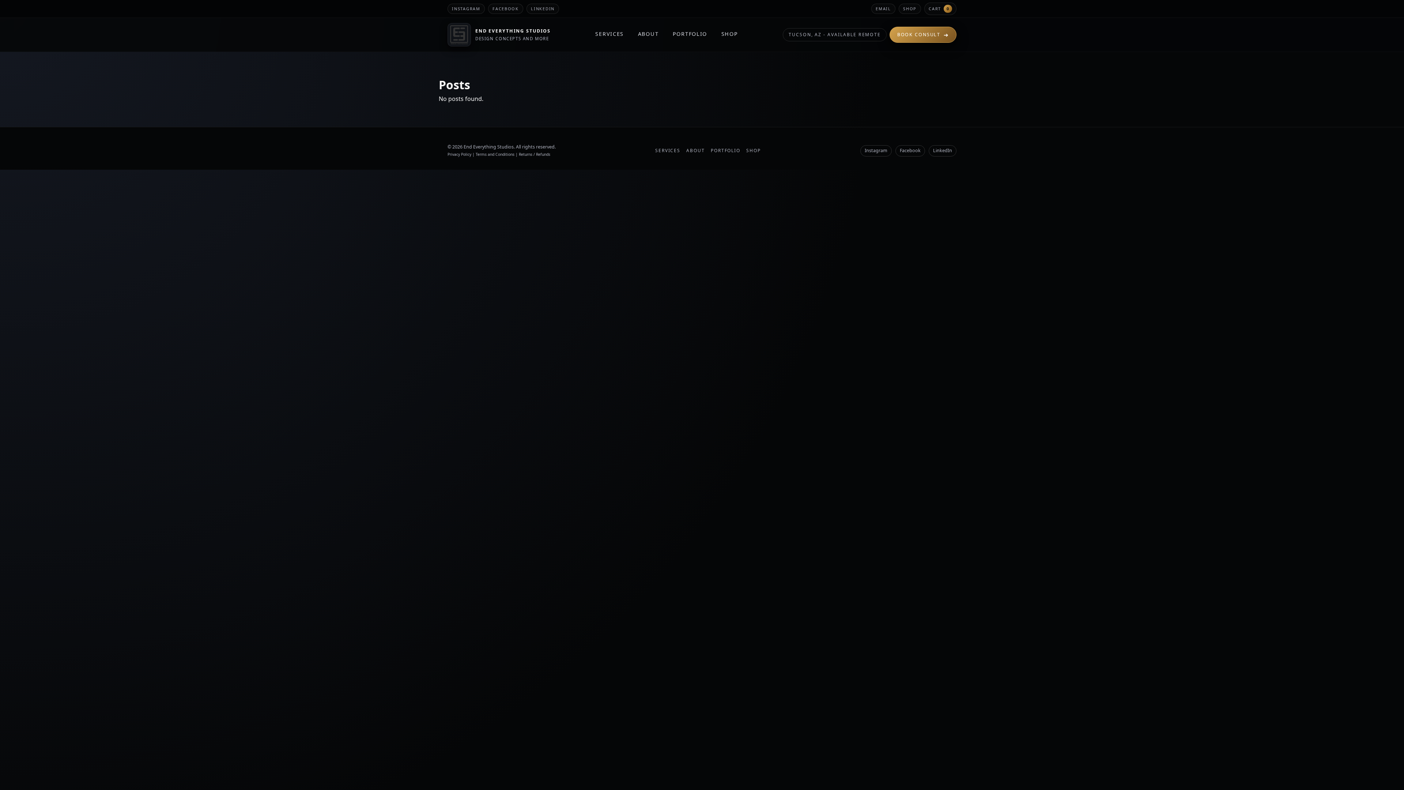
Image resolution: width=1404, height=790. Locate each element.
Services (609, 33)
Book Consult (923, 34)
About (648, 33)
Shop (910, 8)
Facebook (505, 8)
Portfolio (690, 33)
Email (883, 8)
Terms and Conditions (495, 154)
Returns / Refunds (534, 154)
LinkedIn (942, 150)
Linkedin (543, 8)
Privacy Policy (459, 154)
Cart (939, 8)
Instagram (466, 8)
